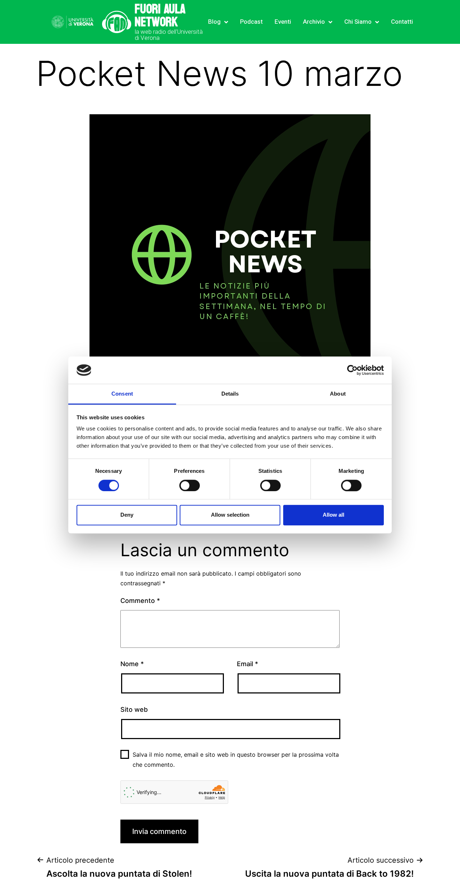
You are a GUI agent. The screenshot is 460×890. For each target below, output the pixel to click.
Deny (126, 515)
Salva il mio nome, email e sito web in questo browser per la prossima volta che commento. (236, 759)
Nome (132, 664)
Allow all (333, 515)
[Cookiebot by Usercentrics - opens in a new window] (352, 370)
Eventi (283, 21)
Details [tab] (230, 394)
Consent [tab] (122, 394)
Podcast (251, 21)
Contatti (402, 21)
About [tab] (338, 394)
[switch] (189, 485)
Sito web (134, 709)
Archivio (314, 21)
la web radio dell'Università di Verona (169, 34)
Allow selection (230, 515)
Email (247, 664)
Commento (140, 600)
